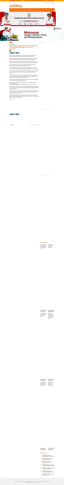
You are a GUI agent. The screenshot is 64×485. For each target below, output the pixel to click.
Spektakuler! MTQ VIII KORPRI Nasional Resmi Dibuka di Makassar (46, 0)
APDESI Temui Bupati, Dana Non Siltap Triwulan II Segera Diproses (51, 449)
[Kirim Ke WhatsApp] (38, 125)
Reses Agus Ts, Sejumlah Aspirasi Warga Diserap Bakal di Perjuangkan (48, 468)
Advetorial (11, 10)
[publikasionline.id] (15, 5)
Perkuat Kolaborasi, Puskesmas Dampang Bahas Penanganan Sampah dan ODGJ (48, 471)
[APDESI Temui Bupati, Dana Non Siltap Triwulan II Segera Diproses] (51, 414)
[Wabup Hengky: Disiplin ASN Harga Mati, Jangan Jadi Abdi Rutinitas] (43, 414)
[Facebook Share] (31, 125)
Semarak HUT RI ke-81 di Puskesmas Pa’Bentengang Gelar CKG (47, 459)
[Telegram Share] (36, 125)
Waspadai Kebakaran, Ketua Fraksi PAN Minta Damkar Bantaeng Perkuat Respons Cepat (51, 380)
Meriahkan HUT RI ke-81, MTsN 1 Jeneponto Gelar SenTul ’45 (47, 462)
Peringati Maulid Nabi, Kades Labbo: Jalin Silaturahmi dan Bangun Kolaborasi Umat (43, 311)
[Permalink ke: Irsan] (10, 50)
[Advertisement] (24, 107)
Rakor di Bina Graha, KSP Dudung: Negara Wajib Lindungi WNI (23, 0)
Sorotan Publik (33, 10)
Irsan (11, 50)
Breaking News (16, 10)
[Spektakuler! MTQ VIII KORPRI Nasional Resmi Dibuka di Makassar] (43, 345)
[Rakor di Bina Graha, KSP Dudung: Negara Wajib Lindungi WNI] (51, 276)
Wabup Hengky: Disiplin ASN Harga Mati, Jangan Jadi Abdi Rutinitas (43, 449)
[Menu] (10, 2)
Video (38, 10)
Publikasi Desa (25, 10)
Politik (20, 10)
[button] (54, 2)
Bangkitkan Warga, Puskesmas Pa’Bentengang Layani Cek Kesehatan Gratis (48, 456)
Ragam (29, 10)
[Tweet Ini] (33, 125)
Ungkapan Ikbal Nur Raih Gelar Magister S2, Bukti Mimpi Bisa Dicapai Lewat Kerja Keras (48, 465)
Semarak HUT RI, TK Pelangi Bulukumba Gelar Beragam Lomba (48, 474)
